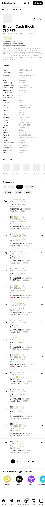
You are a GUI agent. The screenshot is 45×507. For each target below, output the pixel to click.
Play (3, 9)
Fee (19, 192)
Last (11, 187)
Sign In (39, 3)
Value (30, 187)
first (20, 187)
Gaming (15, 9)
